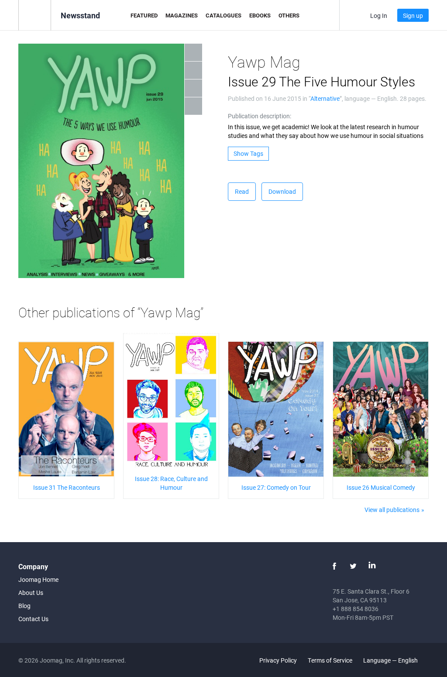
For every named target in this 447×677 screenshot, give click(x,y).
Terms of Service (330, 660)
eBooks (260, 15)
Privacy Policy (278, 660)
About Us (30, 592)
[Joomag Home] (34, 14)
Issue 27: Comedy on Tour (276, 487)
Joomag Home (38, 579)
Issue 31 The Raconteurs (66, 487)
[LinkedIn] (372, 566)
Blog (24, 605)
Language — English (391, 660)
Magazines (181, 15)
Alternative (325, 98)
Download (282, 191)
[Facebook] (334, 566)
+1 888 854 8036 (355, 609)
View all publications (391, 509)
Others (289, 15)
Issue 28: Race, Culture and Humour (171, 482)
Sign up (413, 15)
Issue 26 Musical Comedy (381, 487)
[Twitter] (353, 566)
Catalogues (223, 15)
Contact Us (33, 619)
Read (242, 191)
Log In (378, 15)
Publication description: (259, 116)
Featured (144, 15)
